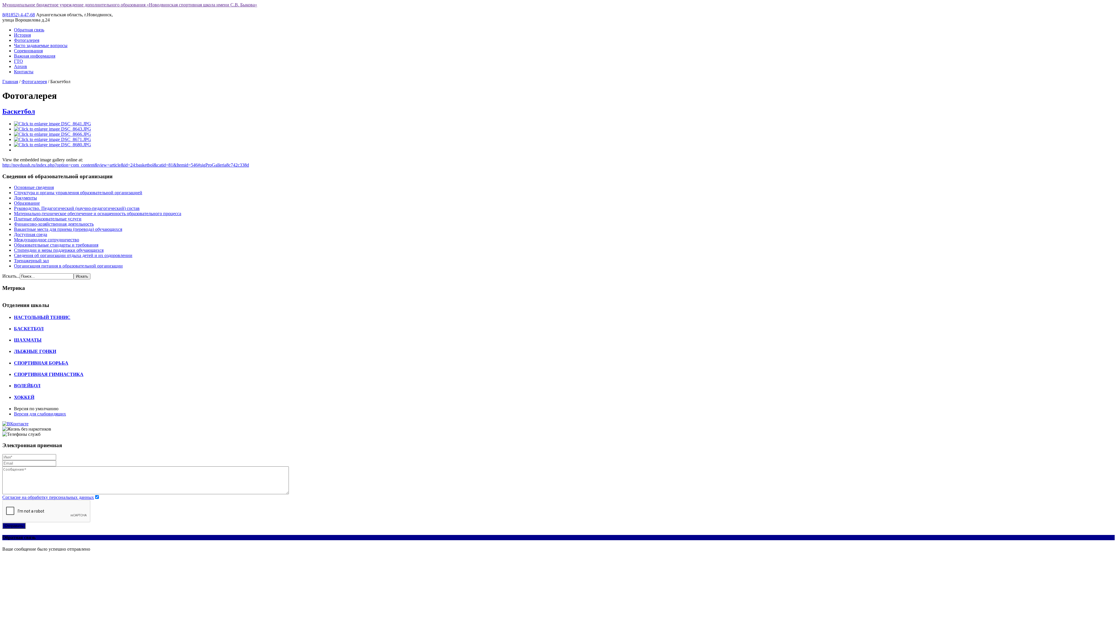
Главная (10, 81)
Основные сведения (34, 187)
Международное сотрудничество (46, 239)
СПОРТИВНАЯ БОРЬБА (41, 363)
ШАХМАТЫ (28, 340)
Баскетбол (18, 111)
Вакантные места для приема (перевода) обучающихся (68, 229)
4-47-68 (18, 14)
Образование (27, 203)
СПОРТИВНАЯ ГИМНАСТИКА (48, 374)
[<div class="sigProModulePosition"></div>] (52, 123)
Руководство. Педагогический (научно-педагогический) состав (77, 208)
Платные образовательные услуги (47, 218)
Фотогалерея (26, 40)
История (22, 35)
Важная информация (34, 55)
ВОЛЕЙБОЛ (27, 385)
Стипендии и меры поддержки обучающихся (59, 250)
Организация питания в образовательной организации (68, 265)
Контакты (23, 71)
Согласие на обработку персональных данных (48, 497)
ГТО (18, 61)
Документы (25, 197)
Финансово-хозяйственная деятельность (54, 224)
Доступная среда (30, 234)
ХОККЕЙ (24, 397)
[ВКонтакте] (15, 423)
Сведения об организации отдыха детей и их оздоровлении (73, 255)
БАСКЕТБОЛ (29, 328)
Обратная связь (29, 29)
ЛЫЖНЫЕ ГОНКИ (35, 351)
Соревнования (28, 50)
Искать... (11, 276)
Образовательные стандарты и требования (56, 244)
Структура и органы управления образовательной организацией (78, 192)
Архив (20, 66)
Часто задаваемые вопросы (40, 45)
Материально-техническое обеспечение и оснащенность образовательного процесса (97, 213)
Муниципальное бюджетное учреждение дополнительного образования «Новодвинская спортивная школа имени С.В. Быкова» (129, 4)
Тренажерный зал (31, 260)
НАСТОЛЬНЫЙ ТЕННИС (42, 317)
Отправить (14, 526)
